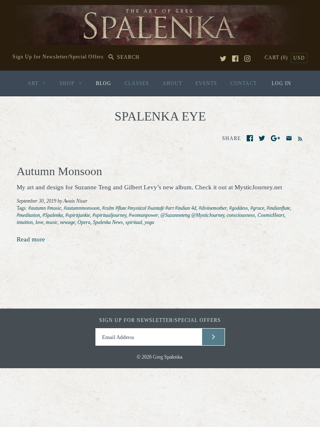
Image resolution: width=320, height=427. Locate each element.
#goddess (238, 208)
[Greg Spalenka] (160, 10)
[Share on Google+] (275, 138)
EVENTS (206, 83)
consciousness (241, 215)
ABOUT (172, 83)
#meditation (28, 215)
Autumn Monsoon (59, 171)
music (52, 222)
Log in (281, 83)
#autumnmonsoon (82, 208)
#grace (257, 208)
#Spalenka (52, 215)
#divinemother (213, 208)
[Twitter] (223, 58)
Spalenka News (108, 222)
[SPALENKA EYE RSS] (298, 138)
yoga (149, 222)
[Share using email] (289, 138)
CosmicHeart (271, 215)
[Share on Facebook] (250, 138)
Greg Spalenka (167, 357)
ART (37, 83)
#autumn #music (44, 208)
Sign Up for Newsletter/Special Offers (58, 57)
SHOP (71, 83)
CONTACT (243, 83)
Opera (84, 222)
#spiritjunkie (77, 215)
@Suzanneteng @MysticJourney (192, 215)
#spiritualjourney (109, 215)
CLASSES (137, 83)
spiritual (133, 222)
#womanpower (143, 215)
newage (67, 222)
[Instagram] (247, 58)
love (39, 222)
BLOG (103, 83)
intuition (25, 222)
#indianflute (278, 208)
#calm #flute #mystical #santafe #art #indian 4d (149, 208)
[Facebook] (235, 58)
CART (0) (277, 57)
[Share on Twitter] (262, 138)
